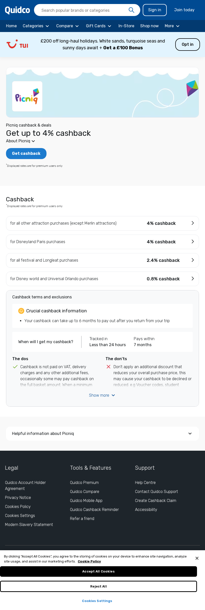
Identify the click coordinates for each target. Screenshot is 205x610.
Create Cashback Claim (155, 500)
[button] (102, 44)
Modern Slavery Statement (29, 524)
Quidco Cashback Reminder (94, 509)
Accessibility (146, 509)
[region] (102, 580)
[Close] (197, 558)
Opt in (188, 44)
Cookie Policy (89, 561)
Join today (184, 10)
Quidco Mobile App (86, 500)
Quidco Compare (84, 491)
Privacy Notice (18, 497)
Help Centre (145, 482)
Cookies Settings (20, 515)
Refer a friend (82, 518)
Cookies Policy (18, 506)
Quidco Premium (84, 482)
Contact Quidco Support (156, 491)
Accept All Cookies (98, 571)
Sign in (154, 10)
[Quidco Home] (17, 10)
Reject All (98, 586)
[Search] (131, 10)
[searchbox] (87, 10)
